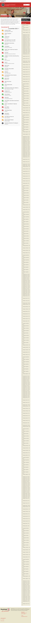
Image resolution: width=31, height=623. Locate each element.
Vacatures (20, 3)
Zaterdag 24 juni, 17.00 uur (26, 280)
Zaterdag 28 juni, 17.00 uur (26, 141)
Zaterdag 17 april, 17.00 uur (26, 494)
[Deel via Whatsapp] (23, 15)
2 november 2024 (13, 28)
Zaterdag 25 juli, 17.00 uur (25, 34)
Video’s (13, 3)
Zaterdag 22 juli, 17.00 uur (25, 275)
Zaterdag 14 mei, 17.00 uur (26, 389)
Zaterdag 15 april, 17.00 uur (26, 292)
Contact (27, 3)
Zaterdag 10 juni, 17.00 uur (26, 282)
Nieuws (1, 3)
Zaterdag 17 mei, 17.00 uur (26, 148)
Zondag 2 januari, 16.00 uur (26, 425)
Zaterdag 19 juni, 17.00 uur (26, 483)
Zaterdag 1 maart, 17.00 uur (26, 165)
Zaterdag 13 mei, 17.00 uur (26, 287)
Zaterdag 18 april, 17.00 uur (26, 50)
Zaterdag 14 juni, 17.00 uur (26, 143)
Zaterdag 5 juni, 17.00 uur (25, 486)
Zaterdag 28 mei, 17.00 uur (26, 386)
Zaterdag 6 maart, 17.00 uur (26, 505)
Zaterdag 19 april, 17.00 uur (26, 153)
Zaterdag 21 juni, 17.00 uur (26, 142)
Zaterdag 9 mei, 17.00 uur (25, 46)
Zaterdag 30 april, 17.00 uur (26, 391)
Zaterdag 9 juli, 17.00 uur (25, 379)
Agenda (4, 3)
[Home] (3, 1)
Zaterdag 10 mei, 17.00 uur (26, 149)
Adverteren (17, 3)
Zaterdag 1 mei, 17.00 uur (25, 492)
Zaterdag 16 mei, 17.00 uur (26, 45)
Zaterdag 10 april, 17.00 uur (26, 495)
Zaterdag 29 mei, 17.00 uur (26, 487)
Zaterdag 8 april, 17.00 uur (26, 293)
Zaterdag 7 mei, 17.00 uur (25, 390)
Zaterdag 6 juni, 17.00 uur (25, 589)
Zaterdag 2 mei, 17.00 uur (25, 595)
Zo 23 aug (29, 3)
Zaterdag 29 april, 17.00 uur (26, 289)
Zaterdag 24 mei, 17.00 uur (26, 147)
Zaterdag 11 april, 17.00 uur (26, 51)
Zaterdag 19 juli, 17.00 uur (25, 137)
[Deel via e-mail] (29, 15)
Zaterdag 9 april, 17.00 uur (26, 395)
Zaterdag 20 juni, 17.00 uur (26, 39)
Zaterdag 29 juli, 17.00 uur (25, 274)
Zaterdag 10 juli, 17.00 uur (25, 480)
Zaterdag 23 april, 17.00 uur (26, 392)
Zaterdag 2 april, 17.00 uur (26, 396)
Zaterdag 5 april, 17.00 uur (26, 155)
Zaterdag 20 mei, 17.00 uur (26, 286)
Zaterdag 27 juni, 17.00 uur (26, 38)
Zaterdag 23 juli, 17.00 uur (25, 377)
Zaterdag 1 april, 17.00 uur (26, 294)
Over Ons (24, 3)
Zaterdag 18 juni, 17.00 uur (26, 383)
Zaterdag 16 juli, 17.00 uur (25, 378)
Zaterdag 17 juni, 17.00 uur (26, 281)
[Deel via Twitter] (26, 15)
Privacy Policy (2, 620)
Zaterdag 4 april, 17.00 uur (26, 52)
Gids (5, 3)
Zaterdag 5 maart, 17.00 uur (26, 404)
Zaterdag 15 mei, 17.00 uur (26, 489)
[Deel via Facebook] (24, 15)
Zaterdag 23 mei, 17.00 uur (26, 44)
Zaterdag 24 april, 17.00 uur (26, 493)
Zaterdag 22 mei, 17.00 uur (26, 488)
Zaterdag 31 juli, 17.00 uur (25, 476)
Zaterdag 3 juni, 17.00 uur (25, 283)
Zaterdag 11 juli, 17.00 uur (25, 583)
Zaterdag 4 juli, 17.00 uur (25, 584)
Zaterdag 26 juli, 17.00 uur (25, 136)
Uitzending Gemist (9, 3)
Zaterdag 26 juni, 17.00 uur (26, 482)
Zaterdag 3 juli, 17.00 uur (25, 481)
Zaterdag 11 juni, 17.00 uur (26, 384)
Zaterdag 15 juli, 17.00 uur (25, 276)
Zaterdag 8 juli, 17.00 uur (25, 277)
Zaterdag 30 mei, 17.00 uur (26, 590)
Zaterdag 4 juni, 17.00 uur (25, 385)
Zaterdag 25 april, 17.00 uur (26, 596)
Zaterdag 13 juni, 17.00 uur (26, 40)
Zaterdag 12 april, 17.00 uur (26, 154)
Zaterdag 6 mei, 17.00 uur (25, 288)
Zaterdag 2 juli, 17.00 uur (25, 380)
